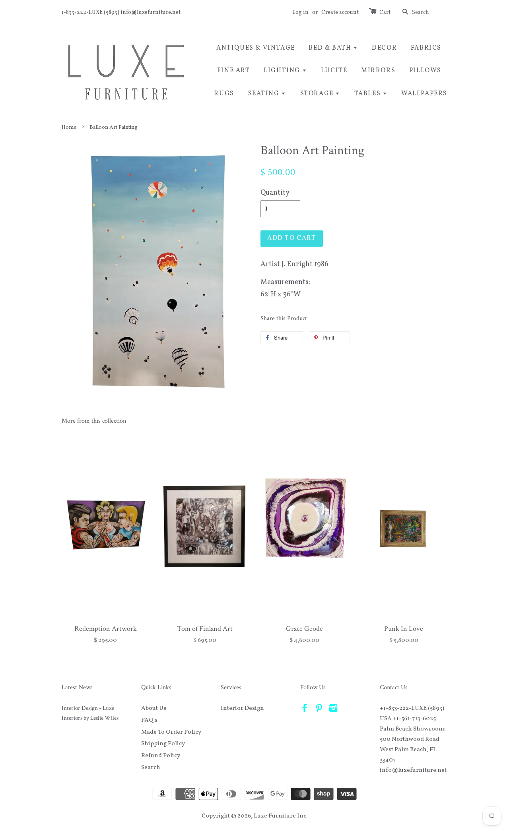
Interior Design (242, 708)
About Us (153, 708)
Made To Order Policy (171, 732)
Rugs (224, 93)
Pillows (425, 70)
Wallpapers (424, 93)
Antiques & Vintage (255, 48)
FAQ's (149, 720)
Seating (265, 93)
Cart (384, 12)
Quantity (274, 193)
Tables (368, 93)
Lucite (334, 70)
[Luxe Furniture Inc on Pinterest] (319, 709)
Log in (300, 12)
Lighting (283, 70)
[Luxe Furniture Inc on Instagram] (333, 709)
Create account (340, 12)
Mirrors (378, 70)
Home (69, 127)
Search (150, 767)
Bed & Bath (331, 48)
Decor (384, 48)
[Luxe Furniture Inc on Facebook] (304, 709)
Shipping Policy (163, 743)
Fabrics (426, 48)
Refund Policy (160, 755)
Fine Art (233, 70)
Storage (318, 93)
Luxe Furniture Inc (280, 816)
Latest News (77, 687)
